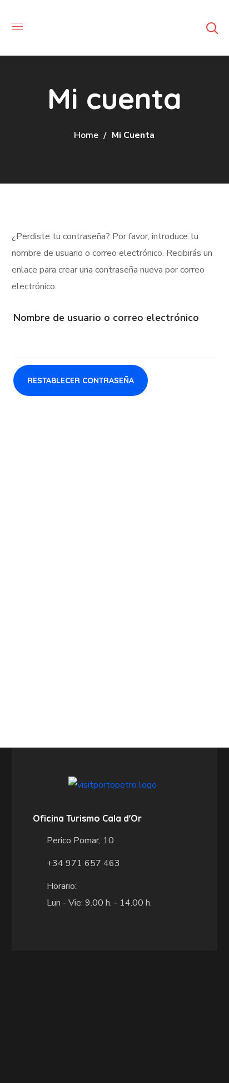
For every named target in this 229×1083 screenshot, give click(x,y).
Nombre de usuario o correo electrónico (106, 317)
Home (86, 135)
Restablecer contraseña (80, 380)
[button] (211, 28)
